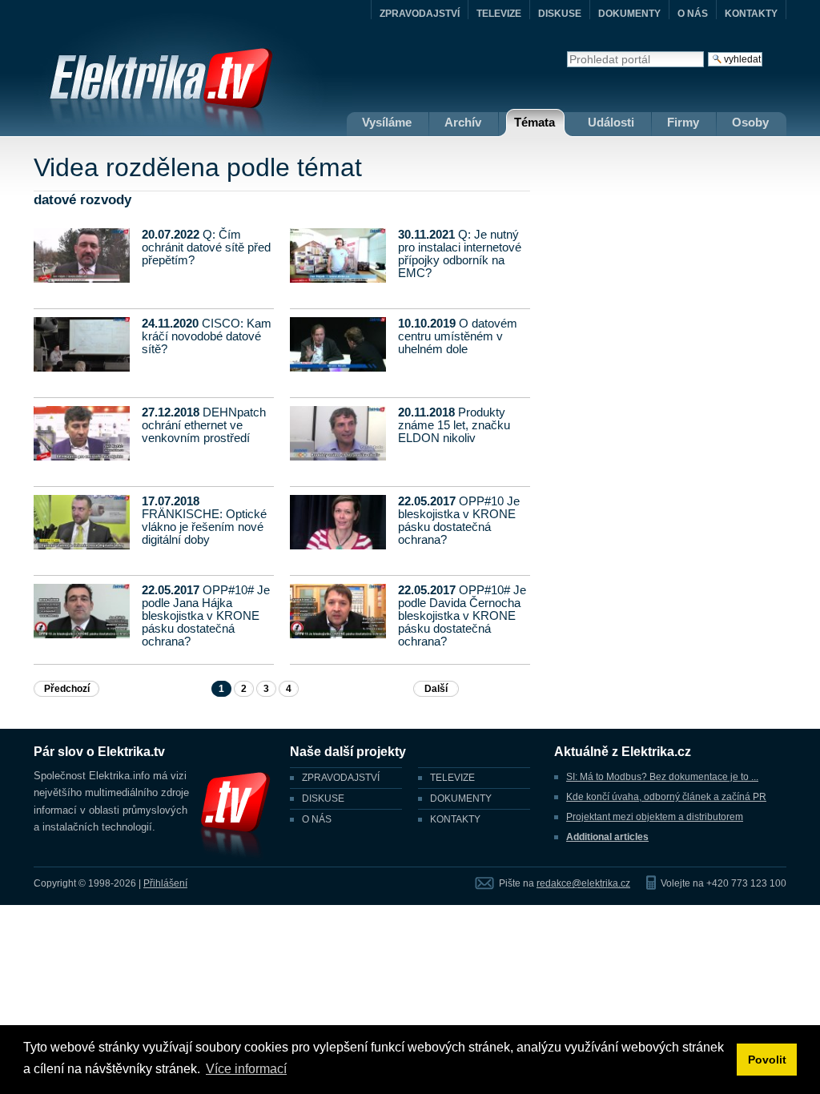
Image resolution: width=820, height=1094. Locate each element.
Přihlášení (165, 883)
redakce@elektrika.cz (583, 883)
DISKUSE (559, 13)
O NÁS (692, 13)
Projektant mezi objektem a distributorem (654, 817)
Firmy (683, 122)
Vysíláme (387, 122)
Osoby (750, 122)
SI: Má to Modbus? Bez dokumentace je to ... (662, 776)
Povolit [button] (767, 1059)
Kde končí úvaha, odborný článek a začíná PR (666, 796)
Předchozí (67, 688)
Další (436, 688)
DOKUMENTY (629, 13)
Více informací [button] (246, 1069)
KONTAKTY (751, 13)
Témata (534, 122)
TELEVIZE (498, 13)
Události (611, 122)
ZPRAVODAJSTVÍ (420, 13)
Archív (462, 122)
